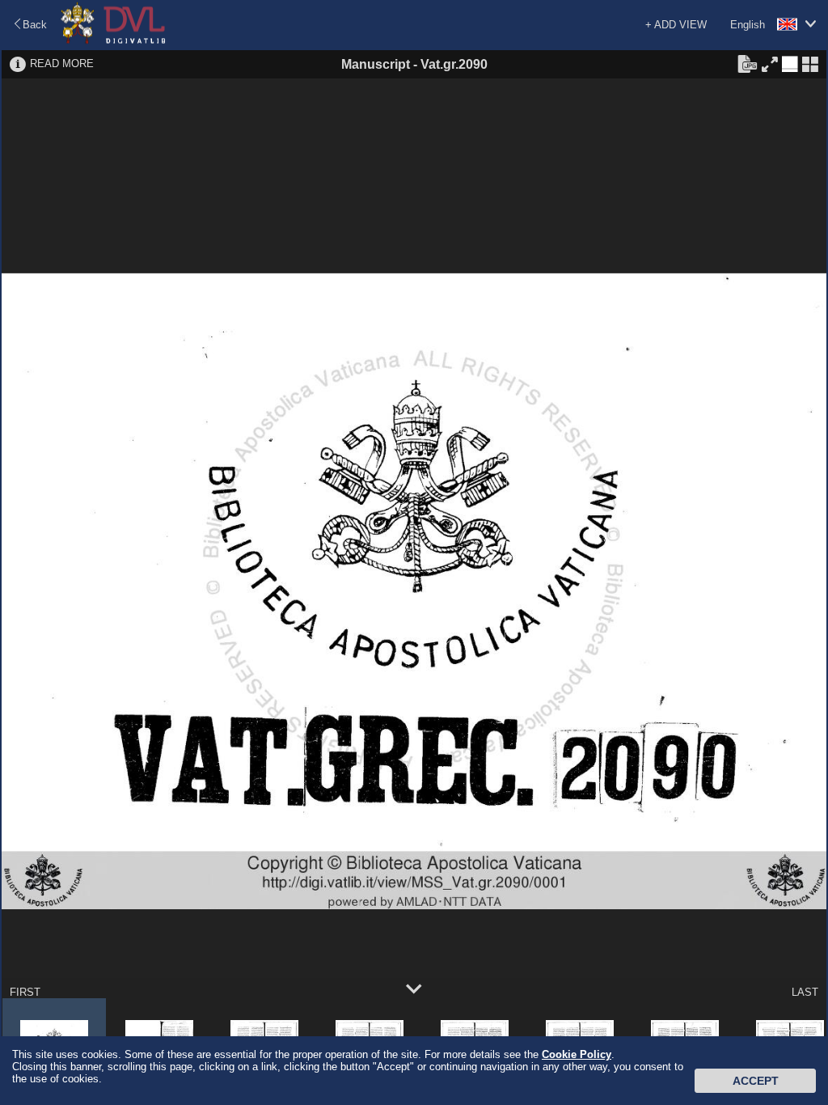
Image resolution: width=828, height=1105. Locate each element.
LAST (805, 992)
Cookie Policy (576, 1054)
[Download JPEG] (747, 63)
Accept (756, 1080)
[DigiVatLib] (113, 41)
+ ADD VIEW (676, 25)
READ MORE (62, 63)
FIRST (25, 992)
